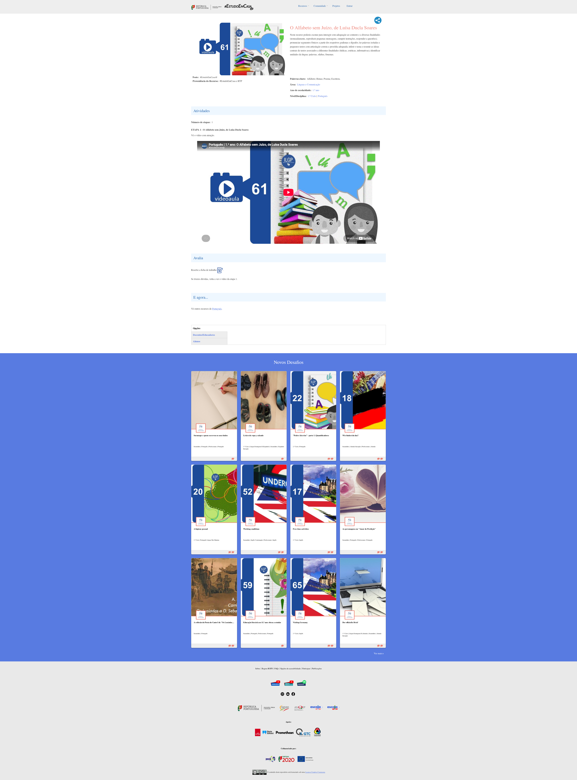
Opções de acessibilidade (290, 668)
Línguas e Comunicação (308, 84)
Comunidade (320, 5)
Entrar (350, 5)
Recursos (302, 5)
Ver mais (378, 653)
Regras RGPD (267, 668)
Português (322, 96)
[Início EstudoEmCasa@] (206, 6)
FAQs (276, 668)
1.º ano (316, 90)
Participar (306, 668)
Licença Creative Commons (315, 772)
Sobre (257, 668)
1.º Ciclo (312, 96)
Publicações (317, 668)
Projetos (336, 5)
